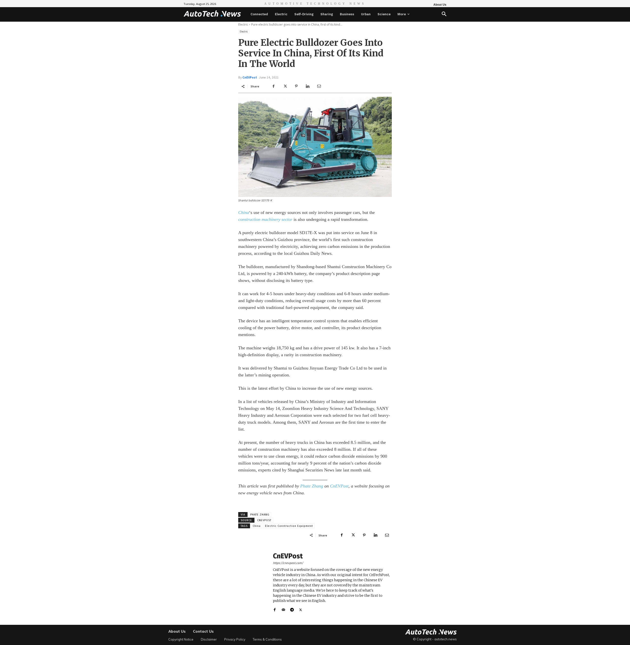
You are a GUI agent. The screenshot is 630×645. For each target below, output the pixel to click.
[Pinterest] (296, 86)
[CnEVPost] (253, 582)
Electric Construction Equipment (289, 526)
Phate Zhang (311, 486)
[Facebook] (274, 86)
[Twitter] (285, 86)
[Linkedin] (308, 86)
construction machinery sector (265, 219)
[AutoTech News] (212, 13)
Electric (243, 24)
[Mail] (283, 609)
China (243, 212)
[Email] (319, 86)
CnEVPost (249, 77)
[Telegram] (292, 609)
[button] (444, 14)
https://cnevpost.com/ (288, 563)
